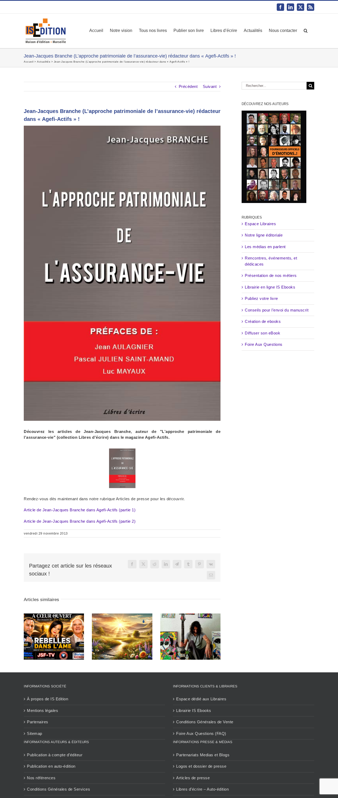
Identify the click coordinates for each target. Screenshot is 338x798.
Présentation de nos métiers (271, 275)
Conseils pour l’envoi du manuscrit (276, 310)
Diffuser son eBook (262, 333)
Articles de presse (193, 778)
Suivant (210, 86)
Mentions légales (42, 710)
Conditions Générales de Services (58, 789)
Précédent (188, 86)
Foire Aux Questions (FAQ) (201, 733)
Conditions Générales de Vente (204, 722)
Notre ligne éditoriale (264, 235)
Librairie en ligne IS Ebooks (270, 287)
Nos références (41, 778)
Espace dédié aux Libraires (201, 699)
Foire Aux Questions (264, 344)
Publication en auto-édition (51, 766)
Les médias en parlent (265, 246)
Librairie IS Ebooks (193, 710)
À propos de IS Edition (47, 699)
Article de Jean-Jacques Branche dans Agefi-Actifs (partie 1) (79, 510)
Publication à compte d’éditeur (54, 755)
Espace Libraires (260, 223)
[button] (306, 31)
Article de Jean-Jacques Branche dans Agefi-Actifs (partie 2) (79, 521)
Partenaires (37, 722)
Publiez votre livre (261, 298)
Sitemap (34, 733)
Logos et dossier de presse (201, 766)
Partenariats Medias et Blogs (202, 755)
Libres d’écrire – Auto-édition (202, 789)
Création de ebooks (263, 321)
